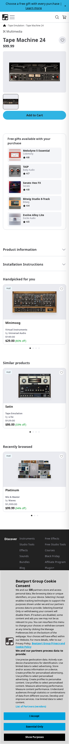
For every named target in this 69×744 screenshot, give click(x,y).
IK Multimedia (12, 31)
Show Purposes (34, 737)
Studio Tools (27, 544)
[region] (34, 657)
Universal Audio (17, 333)
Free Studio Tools (55, 544)
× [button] (65, 6)
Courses (50, 550)
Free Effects (52, 538)
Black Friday (52, 556)
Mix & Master (12, 497)
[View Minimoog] (34, 302)
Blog (22, 568)
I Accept (34, 716)
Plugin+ (49, 568)
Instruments (27, 538)
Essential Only (34, 726)
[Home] (4, 25)
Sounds (24, 556)
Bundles (25, 562)
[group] (34, 314)
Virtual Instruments (16, 329)
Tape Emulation (16, 25)
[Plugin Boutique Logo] (5, 17)
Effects (24, 550)
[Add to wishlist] (62, 40)
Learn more (34, 8)
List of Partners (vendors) (31, 706)
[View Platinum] (34, 469)
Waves (12, 500)
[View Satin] (34, 385)
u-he (10, 416)
